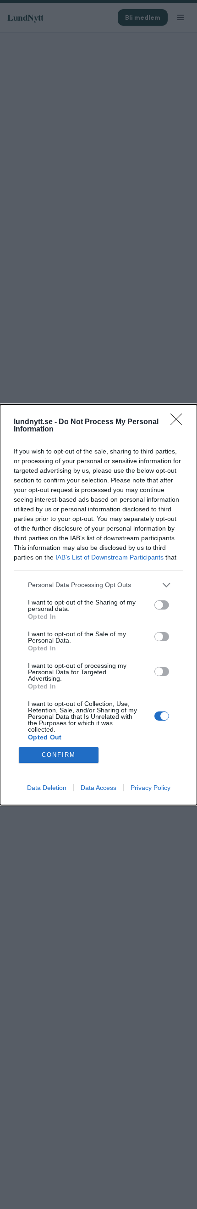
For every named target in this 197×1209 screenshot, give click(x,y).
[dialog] (98, 604)
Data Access (98, 787)
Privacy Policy (150, 787)
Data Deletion (46, 787)
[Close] (179, 422)
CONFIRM (59, 754)
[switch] (161, 605)
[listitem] (98, 585)
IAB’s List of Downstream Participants (109, 557)
